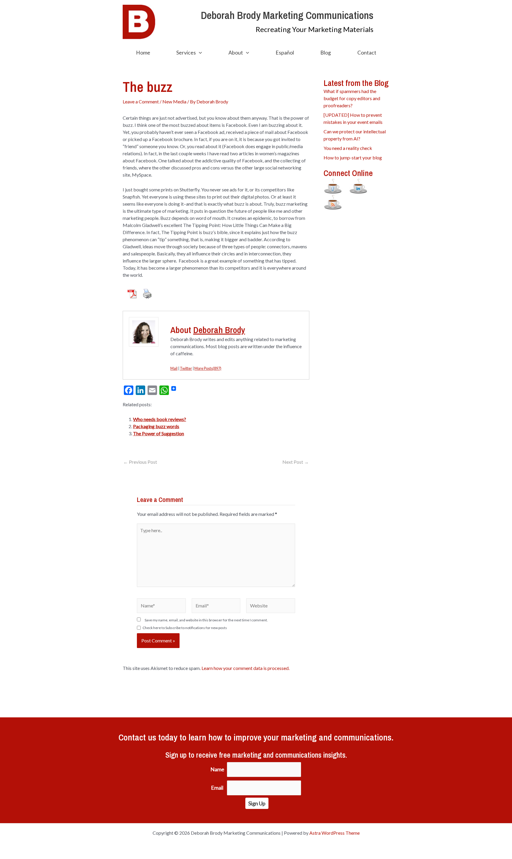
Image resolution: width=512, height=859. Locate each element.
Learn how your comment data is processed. (245, 668)
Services (186, 52)
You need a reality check (348, 148)
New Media (174, 101)
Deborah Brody (219, 330)
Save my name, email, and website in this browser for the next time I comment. (206, 620)
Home (143, 52)
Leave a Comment (141, 101)
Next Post (295, 462)
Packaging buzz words (156, 426)
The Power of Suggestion (158, 433)
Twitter (186, 368)
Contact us (137, 737)
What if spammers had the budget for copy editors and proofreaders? (352, 98)
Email (217, 787)
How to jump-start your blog (353, 157)
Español (285, 52)
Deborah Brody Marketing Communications (287, 15)
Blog (325, 52)
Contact (366, 52)
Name (217, 769)
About (235, 52)
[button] (199, 53)
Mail (173, 368)
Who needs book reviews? (159, 419)
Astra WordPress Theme (334, 833)
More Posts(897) (207, 368)
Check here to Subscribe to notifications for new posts (184, 628)
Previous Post (140, 462)
